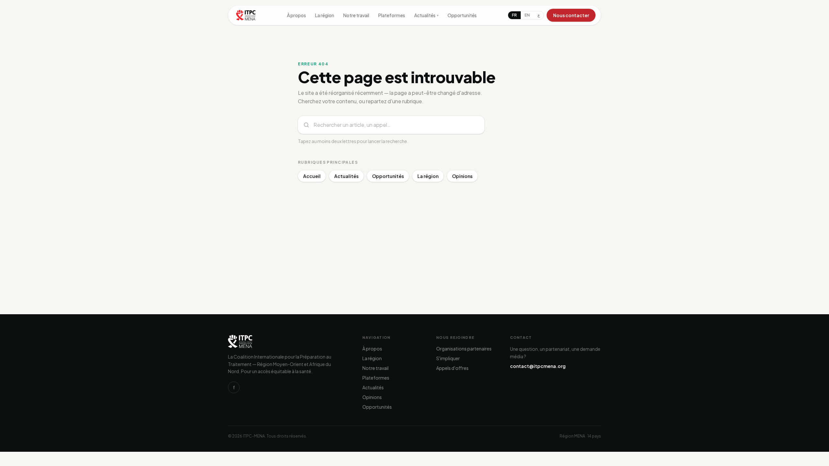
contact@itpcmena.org (538, 366)
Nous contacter (571, 15)
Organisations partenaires (464, 348)
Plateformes (391, 15)
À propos (296, 15)
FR (514, 15)
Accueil (312, 176)
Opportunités (462, 15)
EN (527, 15)
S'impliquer (448, 358)
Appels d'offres (452, 368)
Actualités (426, 15)
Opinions (462, 176)
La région (324, 15)
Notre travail (356, 15)
